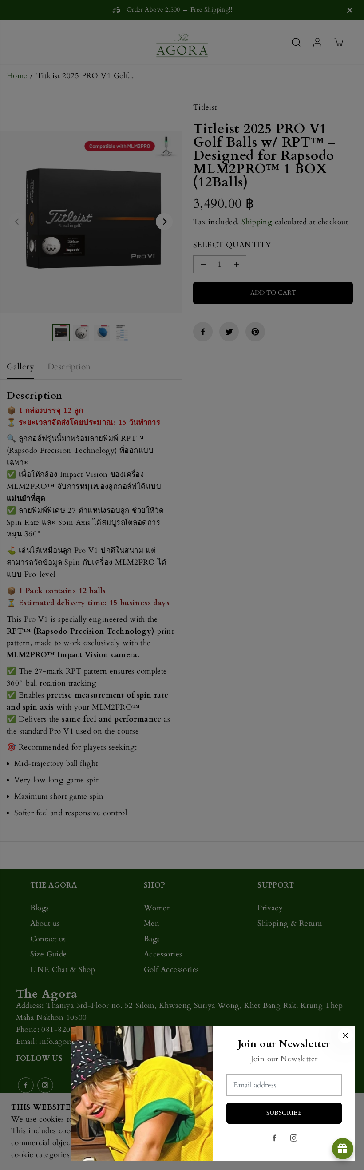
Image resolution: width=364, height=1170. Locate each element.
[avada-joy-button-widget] (342, 1148)
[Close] (345, 1035)
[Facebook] (274, 1138)
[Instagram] (294, 1138)
